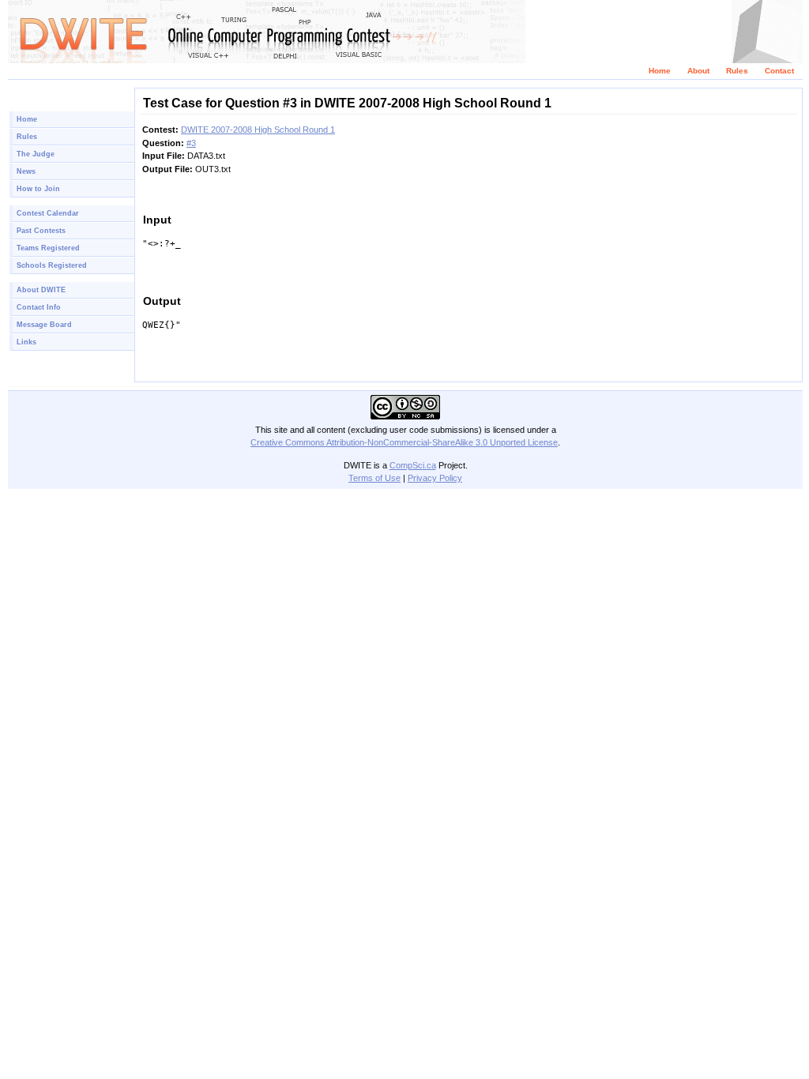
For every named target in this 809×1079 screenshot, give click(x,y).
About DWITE (41, 290)
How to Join (38, 189)
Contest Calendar (48, 213)
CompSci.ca (412, 465)
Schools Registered (52, 265)
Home (660, 70)
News (26, 171)
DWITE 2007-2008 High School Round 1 (258, 129)
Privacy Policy (435, 478)
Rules (737, 70)
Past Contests (41, 231)
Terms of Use (374, 478)
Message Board (44, 325)
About (698, 70)
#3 (191, 143)
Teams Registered (48, 248)
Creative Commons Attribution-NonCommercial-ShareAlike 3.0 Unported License (404, 442)
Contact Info (39, 307)
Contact (779, 70)
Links (26, 342)
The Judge (36, 154)
